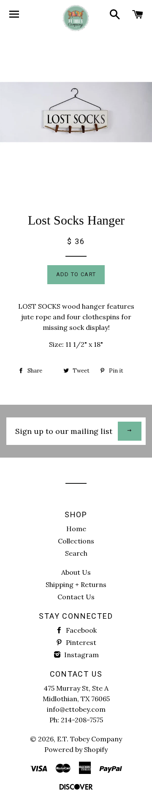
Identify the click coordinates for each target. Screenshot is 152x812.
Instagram (80, 654)
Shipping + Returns (76, 584)
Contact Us (76, 597)
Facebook (80, 630)
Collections (76, 541)
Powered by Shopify (76, 749)
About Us (76, 572)
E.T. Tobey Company (89, 739)
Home (76, 528)
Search (76, 553)
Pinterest (80, 642)
